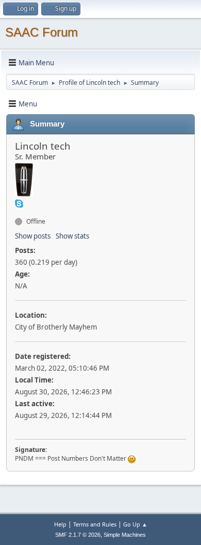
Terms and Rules (94, 524)
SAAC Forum (41, 32)
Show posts (33, 236)
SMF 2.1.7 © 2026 (77, 535)
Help (60, 524)
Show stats (72, 236)
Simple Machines (125, 535)
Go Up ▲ (135, 524)
